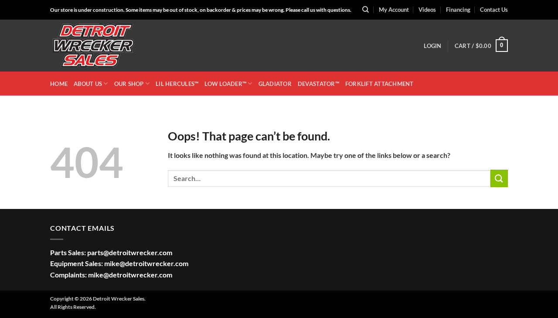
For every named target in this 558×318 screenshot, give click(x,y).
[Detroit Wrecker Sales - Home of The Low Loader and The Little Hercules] (93, 46)
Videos (427, 9)
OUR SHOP (129, 83)
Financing (458, 9)
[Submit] (499, 178)
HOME (59, 83)
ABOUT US (88, 83)
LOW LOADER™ (225, 83)
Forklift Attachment (379, 83)
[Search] (365, 9)
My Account (394, 9)
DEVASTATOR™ (318, 83)
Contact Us (494, 9)
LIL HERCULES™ (177, 83)
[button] (432, 46)
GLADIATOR (275, 83)
